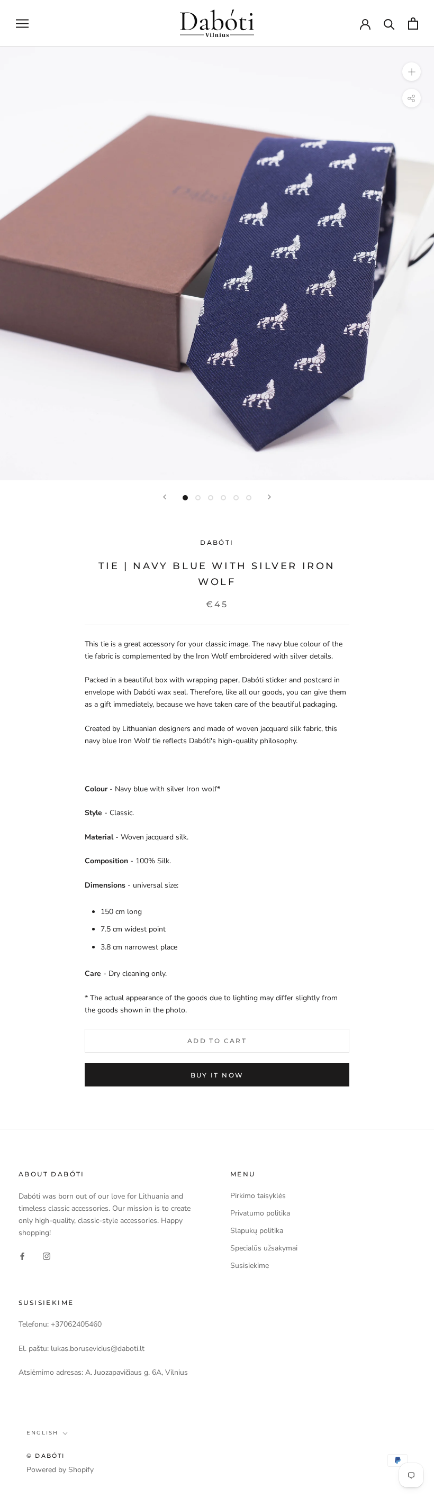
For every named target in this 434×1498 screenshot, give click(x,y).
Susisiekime (249, 1265)
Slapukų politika (256, 1231)
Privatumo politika (260, 1213)
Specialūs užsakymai (263, 1248)
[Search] (389, 23)
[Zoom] (411, 71)
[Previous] (164, 497)
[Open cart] (413, 23)
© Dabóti (45, 1455)
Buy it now (217, 1075)
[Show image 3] (210, 497)
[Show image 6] (248, 497)
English (42, 1432)
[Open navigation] (22, 23)
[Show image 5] (236, 497)
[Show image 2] (198, 497)
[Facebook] (22, 1255)
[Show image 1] (185, 497)
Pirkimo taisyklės (258, 1196)
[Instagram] (46, 1255)
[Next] (269, 497)
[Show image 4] (223, 497)
